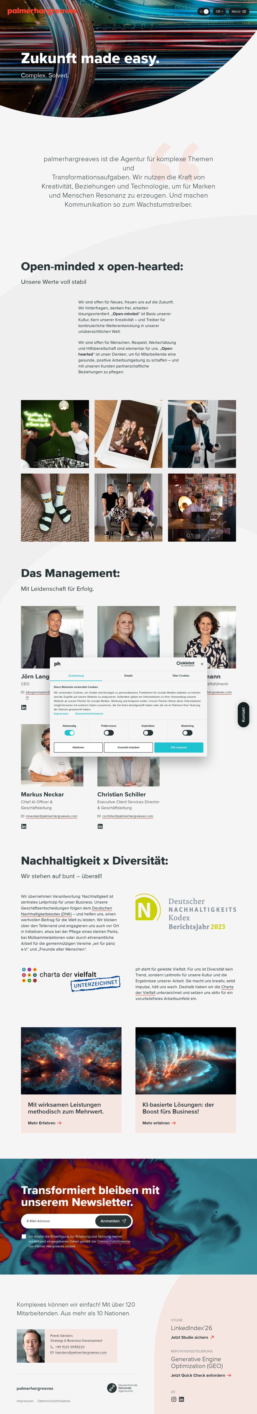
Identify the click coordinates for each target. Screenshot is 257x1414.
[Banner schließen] (202, 664)
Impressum (61, 713)
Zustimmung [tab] (76, 675)
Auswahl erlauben (128, 747)
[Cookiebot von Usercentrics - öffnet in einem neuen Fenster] (179, 664)
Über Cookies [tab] (181, 675)
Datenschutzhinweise (89, 713)
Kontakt (243, 714)
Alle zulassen (179, 747)
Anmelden (110, 1221)
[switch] (109, 733)
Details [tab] (128, 675)
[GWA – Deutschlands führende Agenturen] (122, 1391)
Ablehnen (78, 747)
